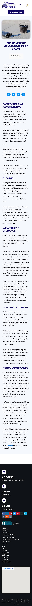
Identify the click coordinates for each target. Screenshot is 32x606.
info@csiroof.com (7, 509)
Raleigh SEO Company (22, 602)
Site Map (16, 604)
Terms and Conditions (8, 602)
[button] (20, 5)
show (19, 56)
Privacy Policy (25, 600)
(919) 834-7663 (6, 494)
